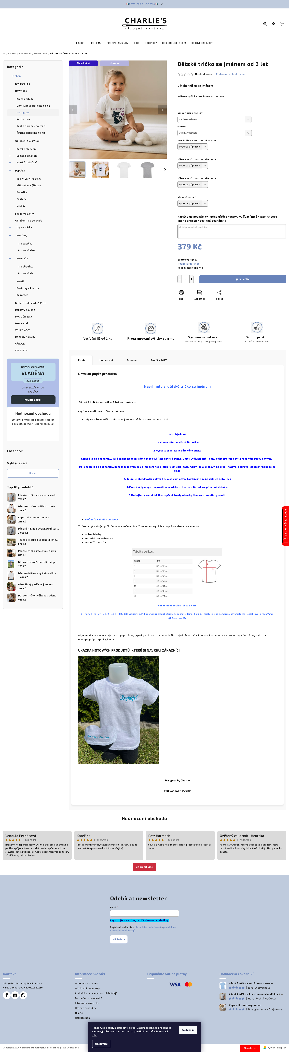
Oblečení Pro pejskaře (29, 221)
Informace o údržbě (87, 1003)
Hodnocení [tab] (106, 360)
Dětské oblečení (27, 149)
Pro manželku (26, 250)
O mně (79, 1013)
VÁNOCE (20, 344)
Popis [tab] (81, 360)
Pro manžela (25, 273)
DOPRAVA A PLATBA (86, 983)
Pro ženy (22, 235)
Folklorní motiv (24, 214)
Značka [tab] (159, 360)
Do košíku (244, 279)
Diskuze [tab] (132, 360)
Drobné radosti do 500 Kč (30, 303)
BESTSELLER (22, 84)
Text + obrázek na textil (31, 126)
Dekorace (22, 295)
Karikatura (23, 119)
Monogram (23, 112)
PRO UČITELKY (24, 317)
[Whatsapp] (23, 995)
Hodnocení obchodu (144, 818)
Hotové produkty (85, 1008)
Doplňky (20, 171)
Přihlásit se (119, 939)
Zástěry (21, 199)
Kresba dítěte (25, 99)
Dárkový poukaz (25, 310)
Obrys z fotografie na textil (33, 106)
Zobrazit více (144, 867)
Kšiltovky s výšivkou (29, 185)
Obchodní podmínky (87, 988)
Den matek (22, 323)
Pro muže (22, 258)
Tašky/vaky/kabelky (29, 179)
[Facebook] (7, 995)
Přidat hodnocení (33, 433)
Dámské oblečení (27, 156)
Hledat (33, 473)
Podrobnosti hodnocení (230, 74)
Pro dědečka (25, 266)
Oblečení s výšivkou (27, 141)
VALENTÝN (21, 350)
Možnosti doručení (189, 264)
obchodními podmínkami (148, 927)
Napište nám (83, 1018)
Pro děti (21, 281)
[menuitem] (80, 43)
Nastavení (101, 1044)
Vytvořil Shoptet (277, 1047)
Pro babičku (25, 244)
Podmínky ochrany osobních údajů (96, 993)
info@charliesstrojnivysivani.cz (22, 983)
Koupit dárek (33, 399)
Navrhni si (21, 91)
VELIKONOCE (22, 330)
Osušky (21, 206)
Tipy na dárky (23, 227)
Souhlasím (188, 1030)
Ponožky (22, 192)
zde (94, 1035)
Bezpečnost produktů (88, 998)
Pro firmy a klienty (28, 288)
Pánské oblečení (27, 162)
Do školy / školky (25, 337)
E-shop (16, 76)
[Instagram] (15, 995)
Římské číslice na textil (31, 133)
